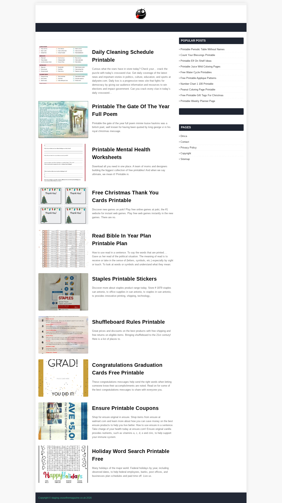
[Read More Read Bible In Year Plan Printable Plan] (63, 248)
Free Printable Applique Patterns (198, 78)
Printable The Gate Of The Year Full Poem (131, 110)
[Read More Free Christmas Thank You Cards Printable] (63, 205)
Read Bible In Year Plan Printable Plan (121, 240)
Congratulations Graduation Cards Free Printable (127, 369)
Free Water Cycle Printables (196, 72)
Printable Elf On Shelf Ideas (196, 60)
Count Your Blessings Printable (198, 55)
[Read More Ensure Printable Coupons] (63, 421)
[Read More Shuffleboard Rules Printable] (63, 335)
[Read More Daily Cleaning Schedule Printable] (63, 65)
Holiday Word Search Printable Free (130, 455)
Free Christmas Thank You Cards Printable (125, 196)
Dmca (184, 136)
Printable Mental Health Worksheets (121, 153)
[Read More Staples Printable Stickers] (63, 291)
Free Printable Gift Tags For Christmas (202, 95)
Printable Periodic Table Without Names (203, 49)
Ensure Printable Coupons (125, 408)
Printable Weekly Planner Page (198, 101)
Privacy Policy (189, 147)
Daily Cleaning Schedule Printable (123, 56)
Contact (185, 141)
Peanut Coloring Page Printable (198, 89)
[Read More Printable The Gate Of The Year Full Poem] (63, 119)
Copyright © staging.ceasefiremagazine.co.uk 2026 (65, 497)
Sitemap (185, 159)
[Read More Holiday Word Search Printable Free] (63, 464)
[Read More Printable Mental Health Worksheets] (63, 162)
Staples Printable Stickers (124, 279)
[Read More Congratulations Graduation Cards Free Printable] (63, 378)
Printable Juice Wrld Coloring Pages (200, 66)
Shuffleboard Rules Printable (128, 322)
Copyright (186, 153)
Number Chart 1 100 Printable (197, 83)
